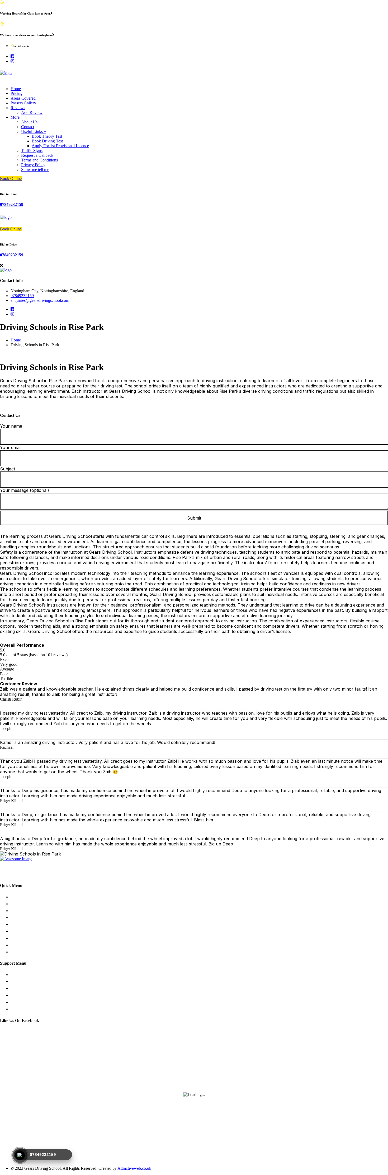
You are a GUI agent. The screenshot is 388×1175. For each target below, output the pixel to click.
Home (16, 88)
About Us (29, 122)
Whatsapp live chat (26, 981)
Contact (27, 126)
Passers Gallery (23, 103)
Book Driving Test (47, 141)
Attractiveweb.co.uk (134, 1168)
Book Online (11, 178)
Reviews (18, 107)
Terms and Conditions (39, 160)
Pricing (16, 93)
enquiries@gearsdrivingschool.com (40, 300)
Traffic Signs (31, 150)
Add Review (31, 112)
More (15, 117)
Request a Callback (37, 155)
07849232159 (11, 204)
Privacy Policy (33, 165)
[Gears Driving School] (6, 73)
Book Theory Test (47, 136)
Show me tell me (35, 169)
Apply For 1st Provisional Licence (60, 146)
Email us (18, 1002)
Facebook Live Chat (28, 988)
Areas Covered (23, 98)
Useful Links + (33, 131)
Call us (16, 995)
